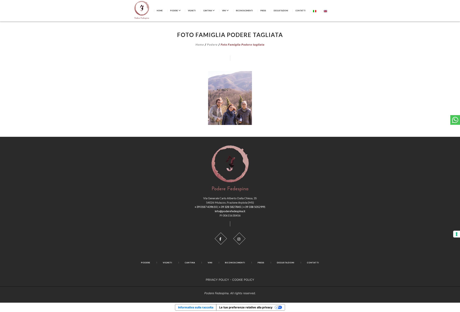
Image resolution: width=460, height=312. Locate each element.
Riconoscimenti (244, 11)
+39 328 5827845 (230, 206)
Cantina (207, 11)
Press (263, 11)
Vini (224, 11)
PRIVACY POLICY (217, 279)
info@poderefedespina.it (230, 211)
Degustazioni (281, 11)
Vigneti (192, 11)
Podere (174, 11)
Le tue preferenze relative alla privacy (245, 307)
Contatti (300, 11)
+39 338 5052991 (254, 206)
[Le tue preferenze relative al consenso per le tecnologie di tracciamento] (456, 234)
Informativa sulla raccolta (195, 307)
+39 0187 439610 (206, 206)
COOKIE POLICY (243, 279)
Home (160, 11)
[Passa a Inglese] (325, 11)
